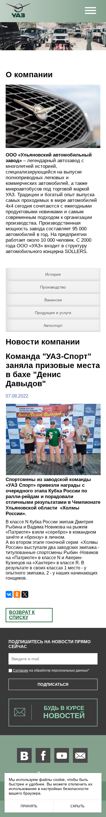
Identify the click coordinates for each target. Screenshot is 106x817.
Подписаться (53, 684)
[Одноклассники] (17, 594)
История (53, 274)
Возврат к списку (22, 615)
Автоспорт (53, 325)
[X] (24, 594)
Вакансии (53, 300)
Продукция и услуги (53, 312)
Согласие (20, 670)
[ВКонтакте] (9, 594)
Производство (53, 287)
